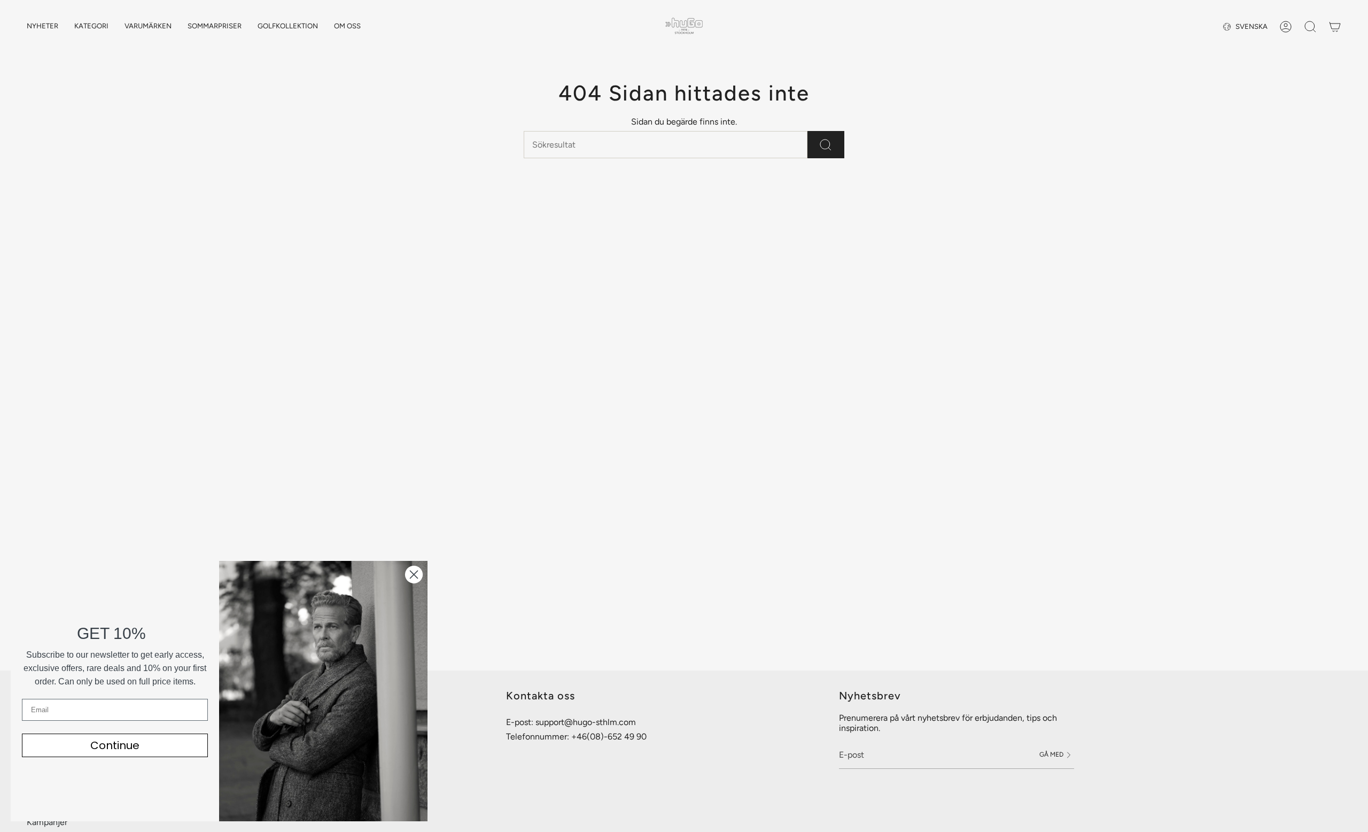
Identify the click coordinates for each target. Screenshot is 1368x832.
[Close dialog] (414, 574)
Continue (114, 745)
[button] (91, 26)
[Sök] (825, 144)
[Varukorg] (1335, 27)
